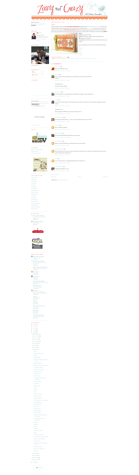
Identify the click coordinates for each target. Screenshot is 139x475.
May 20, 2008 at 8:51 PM (62, 145)
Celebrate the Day (38, 394)
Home (79, 176)
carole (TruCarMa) (59, 117)
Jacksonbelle (63, 58)
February (36, 457)
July (35, 345)
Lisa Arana (33, 196)
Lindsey (80, 53)
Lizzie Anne (90, 28)
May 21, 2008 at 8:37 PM (62, 170)
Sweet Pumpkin (36, 222)
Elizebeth (81, 48)
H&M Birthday (37, 357)
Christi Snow (34, 181)
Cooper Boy (35, 277)
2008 (34, 333)
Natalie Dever (34, 201)
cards (57, 58)
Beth (80, 51)
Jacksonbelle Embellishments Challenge (79, 58)
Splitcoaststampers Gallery (37, 149)
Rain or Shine (37, 441)
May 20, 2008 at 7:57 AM (62, 113)
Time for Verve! (37, 373)
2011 (34, 326)
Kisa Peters (57, 66)
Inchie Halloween (38, 402)
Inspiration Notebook (38, 353)
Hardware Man (37, 385)
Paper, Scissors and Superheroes (40, 267)
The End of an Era (36, 297)
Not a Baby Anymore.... (39, 434)
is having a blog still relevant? (38, 316)
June (35, 347)
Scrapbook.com (34, 151)
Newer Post (53, 176)
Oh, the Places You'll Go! (39, 369)
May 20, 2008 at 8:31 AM (62, 121)
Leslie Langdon (34, 194)
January (36, 459)
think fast (35, 301)
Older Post (105, 176)
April (35, 453)
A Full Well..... (37, 383)
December (36, 335)
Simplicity (36, 424)
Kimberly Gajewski (59, 149)
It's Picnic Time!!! (38, 396)
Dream (35, 351)
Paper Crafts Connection (38, 215)
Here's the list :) (36, 311)
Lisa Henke (33, 197)
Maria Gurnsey (34, 199)
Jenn (56, 158)
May (35, 349)
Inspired (35, 355)
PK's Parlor (35, 271)
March (35, 455)
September (36, 341)
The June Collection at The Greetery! (40, 268)
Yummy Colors (37, 408)
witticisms (35, 290)
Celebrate (36, 451)
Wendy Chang (34, 208)
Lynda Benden (58, 133)
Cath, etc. (35, 296)
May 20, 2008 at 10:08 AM (62, 137)
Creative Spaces (36, 307)
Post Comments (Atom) (62, 180)
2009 (34, 331)
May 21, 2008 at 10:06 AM (62, 163)
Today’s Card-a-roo (36, 257)
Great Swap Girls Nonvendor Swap (41, 365)
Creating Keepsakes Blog (38, 281)
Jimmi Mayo (34, 188)
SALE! (35, 432)
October (36, 339)
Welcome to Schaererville (39, 305)
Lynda (80, 55)
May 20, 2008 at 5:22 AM (62, 96)
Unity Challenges (38, 381)
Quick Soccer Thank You (39, 448)
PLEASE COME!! (38, 363)
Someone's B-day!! (38, 371)
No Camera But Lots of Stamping (41, 400)
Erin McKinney (58, 141)
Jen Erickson (34, 187)
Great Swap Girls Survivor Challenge (39, 419)
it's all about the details (38, 315)
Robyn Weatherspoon (36, 203)
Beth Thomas (58, 92)
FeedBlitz (43, 106)
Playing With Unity (38, 398)
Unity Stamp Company (38, 221)
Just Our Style (36, 276)
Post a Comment (54, 174)
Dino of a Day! (37, 375)
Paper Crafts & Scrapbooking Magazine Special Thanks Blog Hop (40, 292)
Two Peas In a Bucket (36, 153)
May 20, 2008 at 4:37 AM (62, 80)
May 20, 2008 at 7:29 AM (62, 105)
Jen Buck (33, 185)
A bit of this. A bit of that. (38, 256)
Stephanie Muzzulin (35, 207)
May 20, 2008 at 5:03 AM (62, 88)
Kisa (80, 50)
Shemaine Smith (34, 205)
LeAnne (56, 74)
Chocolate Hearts (37, 412)
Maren (40, 32)
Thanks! (35, 390)
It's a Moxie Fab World (37, 287)
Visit (35, 125)
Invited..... (36, 387)
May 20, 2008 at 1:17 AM (62, 70)
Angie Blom (34, 177)
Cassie (56, 99)
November (36, 337)
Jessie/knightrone (59, 166)
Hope (53, 24)
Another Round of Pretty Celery (41, 436)
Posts (34, 72)
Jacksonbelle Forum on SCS (93, 26)
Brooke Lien (34, 179)
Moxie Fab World (37, 285)
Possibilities (36, 406)
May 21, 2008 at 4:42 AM (62, 155)
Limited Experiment (38, 430)
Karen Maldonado (35, 190)
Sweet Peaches (36, 273)
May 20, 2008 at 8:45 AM (62, 129)
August (36, 343)
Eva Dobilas (34, 183)
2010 (34, 329)
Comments (35, 74)
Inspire (35, 426)
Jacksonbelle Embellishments (73, 26)
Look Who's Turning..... (39, 367)
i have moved (35, 302)
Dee (79, 46)
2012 (34, 324)
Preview (33, 106)
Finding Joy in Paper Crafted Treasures (40, 282)
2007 (34, 462)
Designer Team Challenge (39, 438)
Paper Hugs (35, 310)
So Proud (36, 422)
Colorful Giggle (37, 410)
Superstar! (36, 428)
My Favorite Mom (38, 446)
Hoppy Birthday (37, 404)
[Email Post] (68, 57)
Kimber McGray (34, 192)
